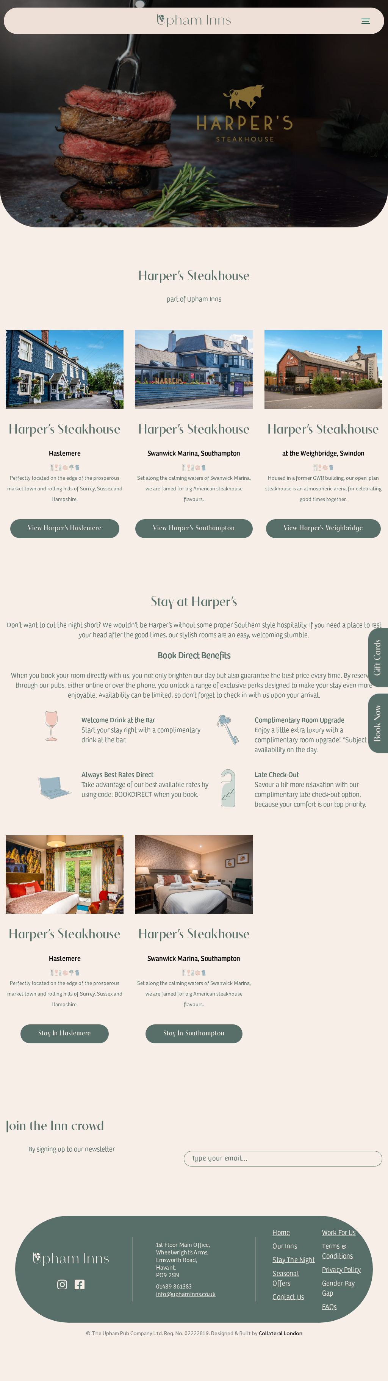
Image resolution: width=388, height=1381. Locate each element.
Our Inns (284, 1245)
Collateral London (280, 1332)
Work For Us (339, 1232)
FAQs (329, 1306)
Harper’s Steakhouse (64, 430)
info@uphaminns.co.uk (186, 1294)
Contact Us (288, 1296)
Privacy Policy (341, 1269)
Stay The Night (293, 1259)
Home (281, 1232)
